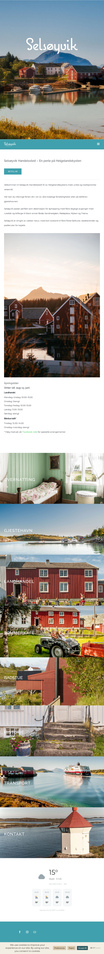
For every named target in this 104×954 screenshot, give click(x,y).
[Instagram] (27, 932)
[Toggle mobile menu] (98, 143)
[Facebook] (20, 932)
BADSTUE (13, 677)
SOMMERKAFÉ (19, 632)
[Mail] (35, 932)
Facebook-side (29, 432)
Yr (50, 910)
